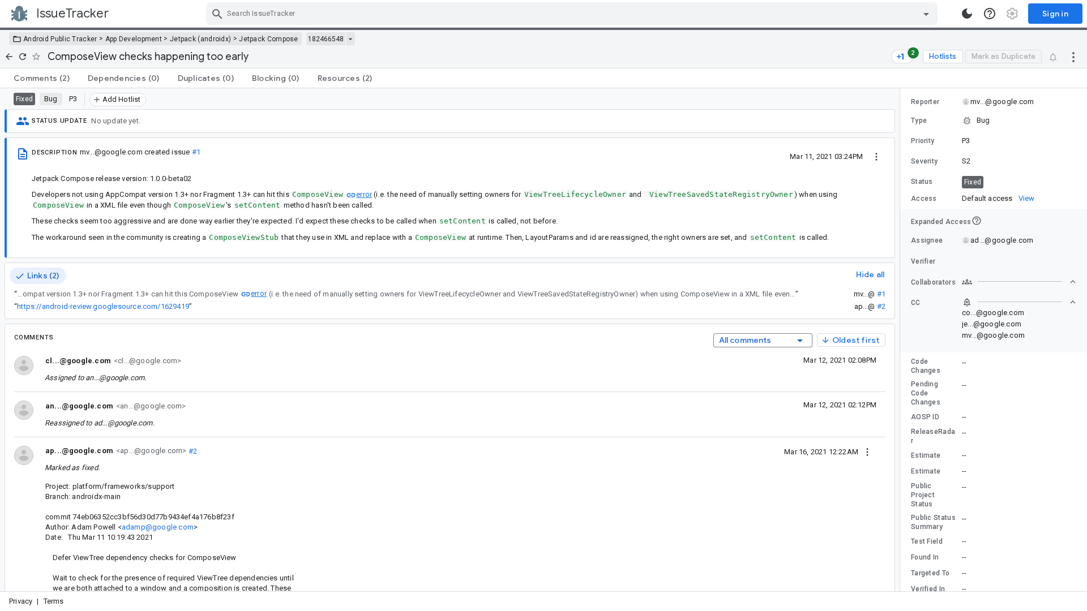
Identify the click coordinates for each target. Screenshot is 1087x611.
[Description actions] (876, 156)
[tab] (42, 78)
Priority (922, 141)
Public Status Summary (933, 522)
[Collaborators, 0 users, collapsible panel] (1019, 282)
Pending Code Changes (925, 393)
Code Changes (925, 366)
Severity (924, 161)
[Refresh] (22, 56)
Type (919, 120)
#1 (196, 152)
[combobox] (573, 13)
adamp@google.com (158, 527)
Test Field (927, 541)
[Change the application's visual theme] (967, 13)
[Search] (217, 13)
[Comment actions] (867, 451)
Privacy (20, 601)
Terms (54, 601)
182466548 (326, 39)
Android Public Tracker (60, 39)
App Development (133, 39)
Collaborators (933, 282)
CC (916, 303)
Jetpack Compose (268, 39)
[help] (989, 13)
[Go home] (9, 56)
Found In (925, 557)
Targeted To (930, 573)
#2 (881, 306)
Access (924, 199)
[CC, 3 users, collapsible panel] (1019, 302)
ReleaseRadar (933, 436)
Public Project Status (923, 495)
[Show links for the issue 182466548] (350, 39)
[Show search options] (926, 13)
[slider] (902, 339)
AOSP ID (925, 417)
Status (922, 182)
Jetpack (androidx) (200, 39)
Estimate (925, 455)
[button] (993, 120)
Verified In (928, 589)
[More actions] (1073, 57)
